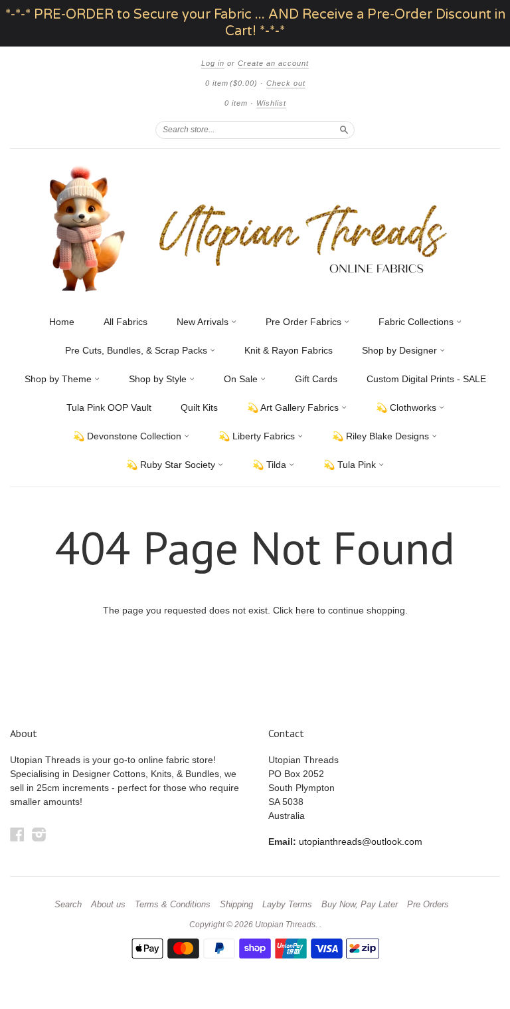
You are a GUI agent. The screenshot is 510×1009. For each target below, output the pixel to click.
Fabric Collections (417, 321)
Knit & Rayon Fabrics (288, 350)
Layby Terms (287, 904)
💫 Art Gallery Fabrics (294, 407)
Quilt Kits (199, 407)
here (305, 610)
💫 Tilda (270, 464)
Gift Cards (316, 379)
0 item (231, 83)
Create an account (273, 63)
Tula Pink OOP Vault (108, 407)
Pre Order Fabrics (305, 321)
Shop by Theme (59, 379)
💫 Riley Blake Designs (382, 436)
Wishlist (271, 103)
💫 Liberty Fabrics (258, 436)
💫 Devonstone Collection (128, 436)
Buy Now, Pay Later (359, 904)
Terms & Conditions (173, 904)
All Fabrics (125, 321)
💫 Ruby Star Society (172, 464)
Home (61, 321)
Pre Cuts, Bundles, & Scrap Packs (137, 350)
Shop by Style (159, 379)
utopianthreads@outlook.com (360, 841)
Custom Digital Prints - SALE (426, 379)
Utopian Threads (285, 924)
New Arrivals (204, 321)
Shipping (236, 904)
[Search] (344, 130)
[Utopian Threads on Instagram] (39, 834)
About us (108, 904)
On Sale (242, 379)
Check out (285, 83)
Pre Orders (428, 904)
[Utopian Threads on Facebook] (17, 834)
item (236, 103)
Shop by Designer (401, 350)
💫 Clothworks (407, 407)
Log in (212, 63)
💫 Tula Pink (351, 464)
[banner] (255, 228)
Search (68, 904)
